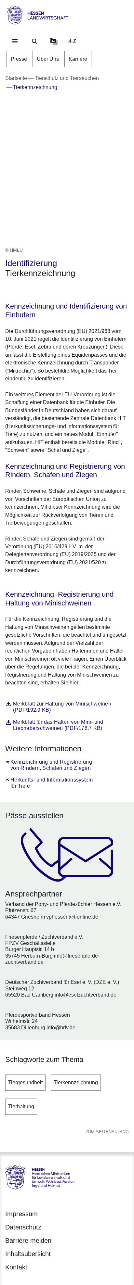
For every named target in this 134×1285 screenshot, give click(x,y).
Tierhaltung (21, 1106)
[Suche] (34, 41)
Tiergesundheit (25, 1082)
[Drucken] (61, 290)
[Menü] (15, 41)
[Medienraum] (54, 41)
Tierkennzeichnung (76, 1082)
